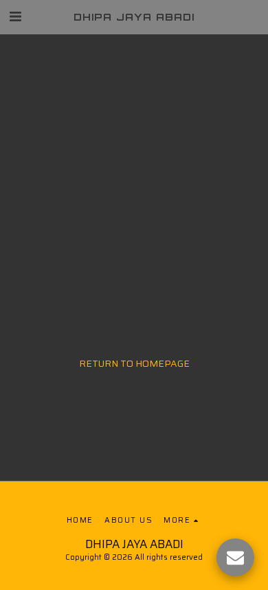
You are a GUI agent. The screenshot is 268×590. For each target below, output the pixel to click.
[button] (15, 16)
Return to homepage (134, 363)
